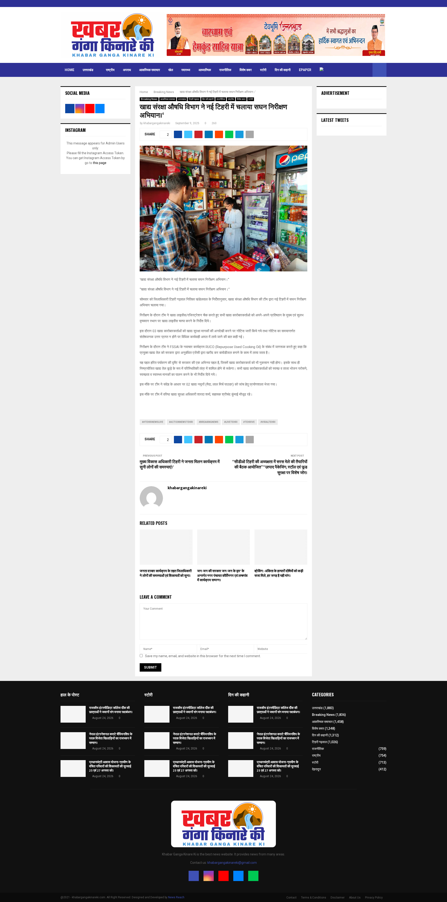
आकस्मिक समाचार (149, 70)
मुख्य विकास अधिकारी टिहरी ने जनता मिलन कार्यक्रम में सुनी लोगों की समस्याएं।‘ (180, 464)
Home (69, 70)
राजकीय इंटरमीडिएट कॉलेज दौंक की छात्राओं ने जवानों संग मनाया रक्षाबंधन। (110, 710)
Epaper (305, 70)
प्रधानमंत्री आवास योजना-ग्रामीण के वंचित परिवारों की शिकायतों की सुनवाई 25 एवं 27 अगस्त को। (110, 766)
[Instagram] (208, 876)
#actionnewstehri (181, 422)
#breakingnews (208, 422)
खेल (170, 70)
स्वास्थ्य (185, 70)
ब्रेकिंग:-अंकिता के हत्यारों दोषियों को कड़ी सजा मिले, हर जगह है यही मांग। (278, 573)
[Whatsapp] (253, 876)
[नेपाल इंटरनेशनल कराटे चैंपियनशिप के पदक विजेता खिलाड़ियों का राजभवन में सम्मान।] (73, 740)
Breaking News (149, 99)
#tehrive (249, 422)
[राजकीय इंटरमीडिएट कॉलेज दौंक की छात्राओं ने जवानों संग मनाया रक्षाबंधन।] (73, 714)
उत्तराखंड (88, 70)
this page (99, 163)
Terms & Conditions (313, 897)
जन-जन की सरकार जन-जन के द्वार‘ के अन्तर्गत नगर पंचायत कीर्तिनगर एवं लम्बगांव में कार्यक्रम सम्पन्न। (222, 575)
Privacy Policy (374, 897)
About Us (355, 897)
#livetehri (230, 422)
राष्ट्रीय (110, 70)
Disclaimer (338, 897)
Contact (291, 897)
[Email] (238, 876)
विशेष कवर (246, 70)
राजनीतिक (225, 70)
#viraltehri (268, 422)
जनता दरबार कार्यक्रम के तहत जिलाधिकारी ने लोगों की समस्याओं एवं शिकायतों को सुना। (166, 573)
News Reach (176, 897)
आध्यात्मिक (205, 70)
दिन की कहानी (283, 70)
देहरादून (316, 769)
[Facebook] (194, 876)
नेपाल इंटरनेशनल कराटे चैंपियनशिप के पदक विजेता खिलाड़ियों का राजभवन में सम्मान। (110, 738)
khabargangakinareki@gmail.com (232, 862)
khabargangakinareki (156, 123)
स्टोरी (263, 70)
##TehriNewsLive (152, 422)
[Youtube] (223, 876)
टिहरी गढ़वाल (194, 99)
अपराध (127, 70)
